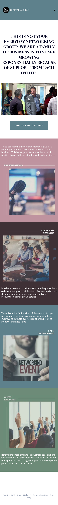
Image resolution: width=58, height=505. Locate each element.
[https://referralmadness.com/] (6, 10)
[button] (54, 10)
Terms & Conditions (41, 495)
